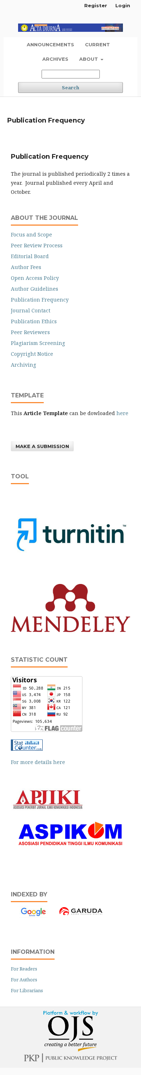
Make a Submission (42, 446)
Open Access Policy (35, 277)
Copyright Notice (32, 353)
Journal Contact (30, 310)
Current (97, 44)
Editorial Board (30, 256)
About (89, 59)
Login (122, 5)
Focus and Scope (31, 234)
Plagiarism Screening (38, 343)
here (122, 413)
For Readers (24, 968)
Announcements (50, 44)
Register (95, 5)
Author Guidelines (34, 288)
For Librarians (27, 990)
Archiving (23, 364)
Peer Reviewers (30, 332)
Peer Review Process (37, 245)
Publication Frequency (40, 299)
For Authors (24, 979)
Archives (55, 59)
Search (70, 87)
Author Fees (26, 267)
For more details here (38, 762)
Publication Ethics (34, 321)
